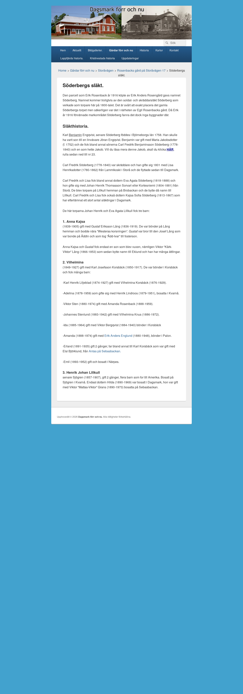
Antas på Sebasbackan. (105, 351)
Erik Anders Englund (118, 335)
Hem (63, 50)
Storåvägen (106, 70)
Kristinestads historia (102, 58)
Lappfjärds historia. (71, 58)
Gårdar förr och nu (121, 50)
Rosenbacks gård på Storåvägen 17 (141, 70)
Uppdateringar (130, 58)
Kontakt (174, 50)
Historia (144, 50)
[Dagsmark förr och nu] (121, 38)
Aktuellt (77, 50)
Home (62, 70)
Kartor (159, 50)
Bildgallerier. (95, 50)
